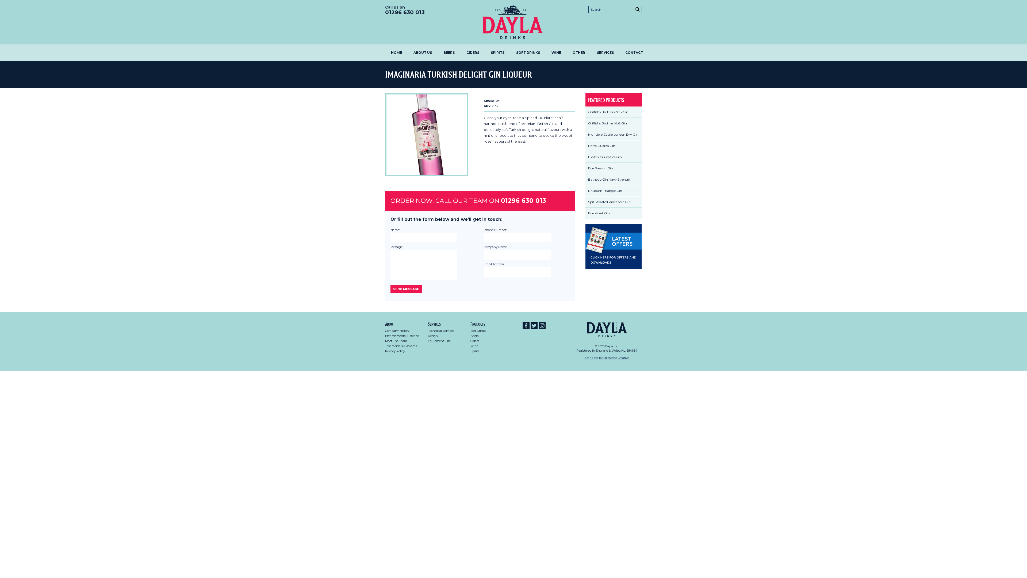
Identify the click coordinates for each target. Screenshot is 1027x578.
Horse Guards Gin (601, 146)
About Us (422, 53)
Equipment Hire (439, 341)
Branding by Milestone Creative (606, 358)
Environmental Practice (402, 336)
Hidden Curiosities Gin (605, 157)
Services (605, 53)
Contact (634, 53)
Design (433, 336)
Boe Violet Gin (599, 213)
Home (396, 53)
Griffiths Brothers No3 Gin (608, 112)
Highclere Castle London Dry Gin (613, 134)
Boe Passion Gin (600, 168)
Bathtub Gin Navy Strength (609, 179)
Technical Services (441, 331)
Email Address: (494, 264)
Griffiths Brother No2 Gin (607, 123)
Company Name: (495, 247)
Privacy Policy (395, 351)
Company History (397, 331)
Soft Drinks (528, 53)
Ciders (472, 53)
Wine (556, 53)
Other (579, 53)
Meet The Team (396, 341)
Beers (449, 53)
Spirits (497, 53)
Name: (395, 230)
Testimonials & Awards (401, 346)
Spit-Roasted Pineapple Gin (609, 202)
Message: (396, 247)
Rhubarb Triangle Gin (605, 191)
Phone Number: (495, 230)
